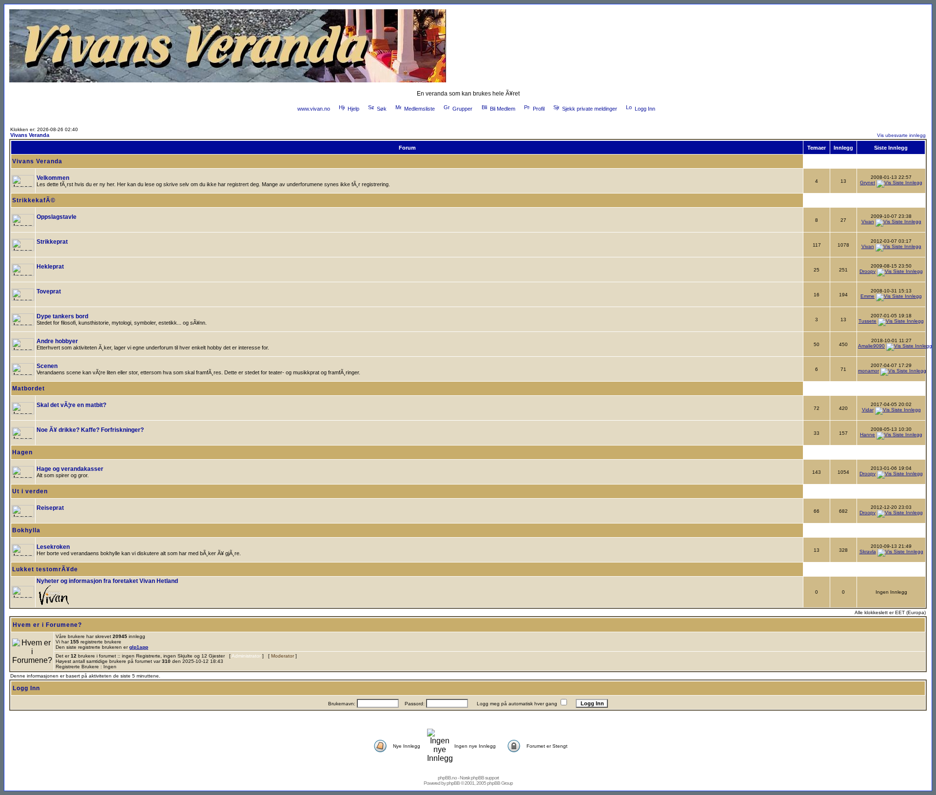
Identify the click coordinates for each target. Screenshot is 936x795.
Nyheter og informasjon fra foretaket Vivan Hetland (107, 581)
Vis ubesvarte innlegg (901, 135)
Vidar (868, 409)
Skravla (867, 551)
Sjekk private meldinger (590, 109)
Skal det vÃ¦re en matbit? (71, 405)
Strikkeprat (52, 241)
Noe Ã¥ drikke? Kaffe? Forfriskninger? (90, 430)
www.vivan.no (314, 109)
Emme (867, 296)
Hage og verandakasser (70, 468)
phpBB (453, 783)
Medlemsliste (419, 109)
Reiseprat (50, 507)
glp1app (138, 647)
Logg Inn (645, 109)
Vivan (867, 221)
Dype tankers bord (62, 316)
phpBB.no (447, 777)
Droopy (867, 271)
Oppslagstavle (57, 216)
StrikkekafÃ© (34, 200)
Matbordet (28, 388)
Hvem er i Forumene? (47, 624)
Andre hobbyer (57, 341)
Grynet (867, 182)
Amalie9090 (871, 346)
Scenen (47, 366)
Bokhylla (26, 530)
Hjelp (353, 109)
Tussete (867, 321)
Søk (381, 109)
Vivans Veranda (29, 135)
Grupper (462, 109)
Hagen (22, 452)
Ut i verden (30, 491)
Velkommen (53, 178)
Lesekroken (53, 546)
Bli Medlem (502, 109)
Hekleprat (50, 266)
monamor (868, 370)
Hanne (867, 434)
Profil (538, 109)
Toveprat (49, 291)
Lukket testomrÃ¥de (45, 569)
